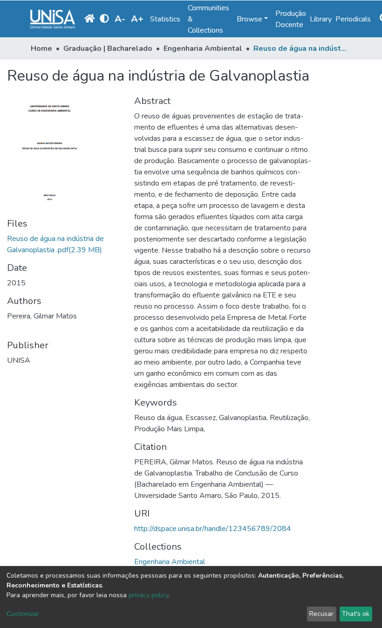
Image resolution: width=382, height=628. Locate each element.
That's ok (355, 613)
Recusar (321, 613)
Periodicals (353, 19)
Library (321, 19)
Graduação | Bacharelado (107, 48)
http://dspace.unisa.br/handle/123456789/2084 (212, 529)
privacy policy (148, 595)
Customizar (23, 613)
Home (41, 48)
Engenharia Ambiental (203, 48)
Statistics (165, 19)
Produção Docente (290, 19)
